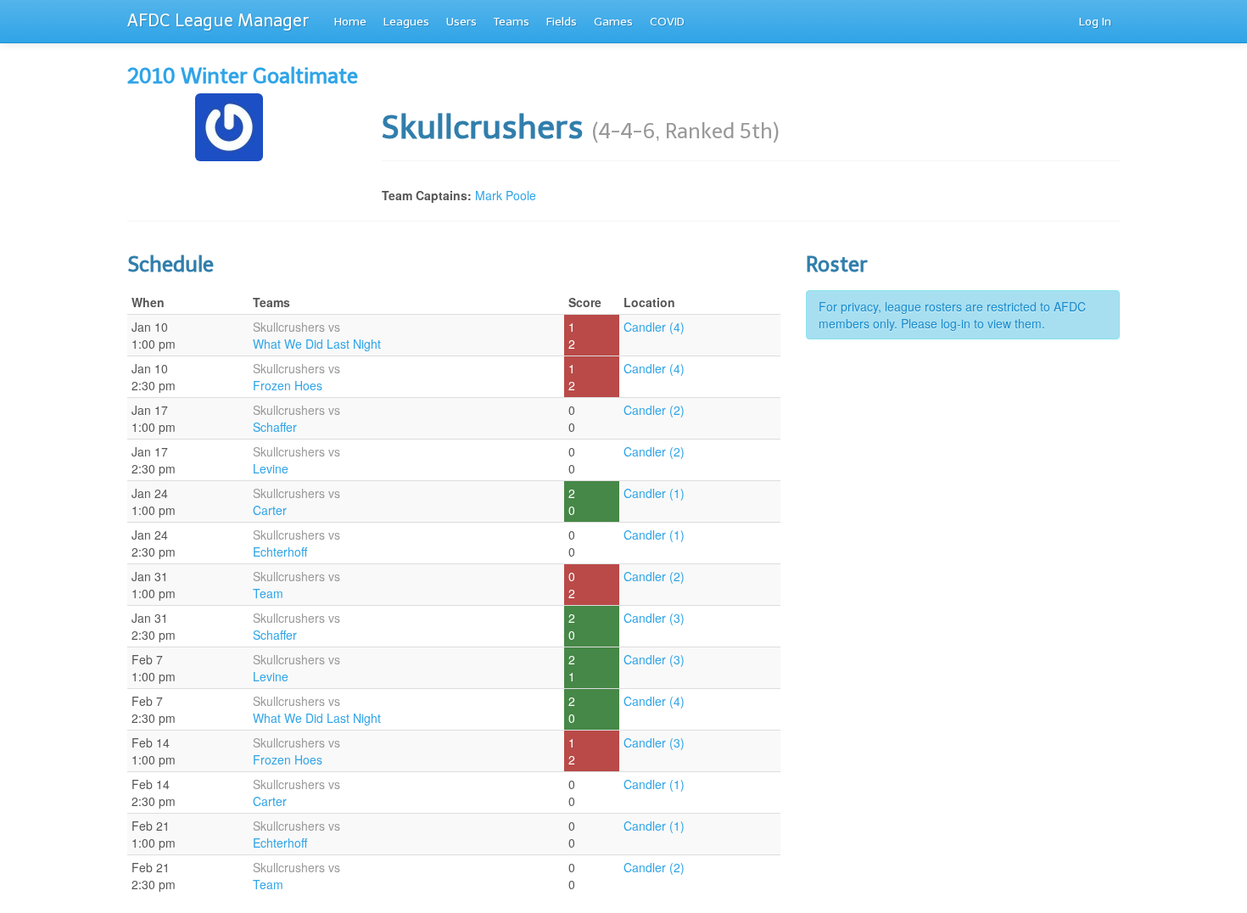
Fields (561, 21)
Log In (1095, 21)
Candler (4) (654, 326)
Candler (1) (654, 493)
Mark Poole (505, 195)
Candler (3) (654, 617)
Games (613, 21)
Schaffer (275, 426)
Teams (511, 21)
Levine (270, 468)
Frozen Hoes (287, 385)
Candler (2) (654, 409)
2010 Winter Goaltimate (242, 76)
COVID (667, 21)
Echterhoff (280, 551)
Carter (270, 509)
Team (268, 593)
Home (350, 21)
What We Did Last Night (317, 343)
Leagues (406, 21)
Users (461, 21)
